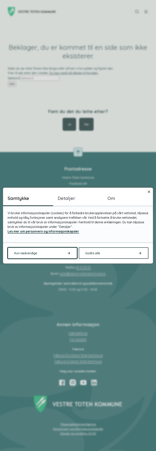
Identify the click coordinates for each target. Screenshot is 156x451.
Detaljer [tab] (66, 198)
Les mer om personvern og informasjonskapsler (43, 231)
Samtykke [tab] (18, 198)
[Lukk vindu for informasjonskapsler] (149, 191)
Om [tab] (111, 198)
